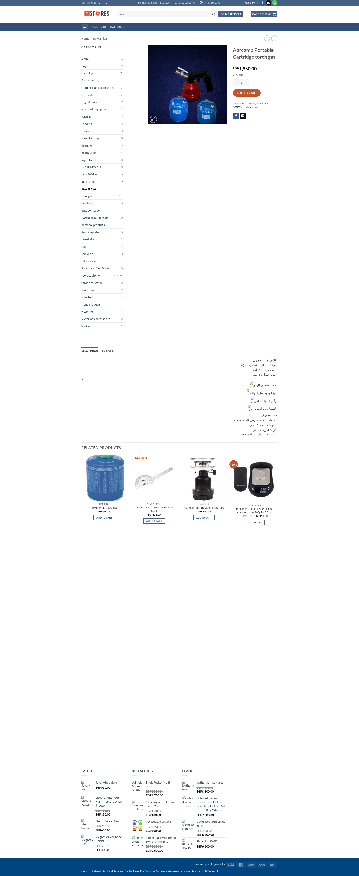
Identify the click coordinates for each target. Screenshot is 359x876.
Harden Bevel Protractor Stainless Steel (154, 509)
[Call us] (274, 3)
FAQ (112, 26)
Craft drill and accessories (97, 87)
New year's (88, 196)
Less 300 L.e (89, 174)
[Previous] (81, 608)
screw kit (87, 254)
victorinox (87, 311)
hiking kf (86, 145)
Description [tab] (89, 350)
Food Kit (86, 123)
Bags (84, 66)
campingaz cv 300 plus (104, 507)
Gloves (85, 131)
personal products (93, 225)
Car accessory (90, 80)
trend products (91, 304)
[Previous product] (274, 38)
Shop (104, 26)
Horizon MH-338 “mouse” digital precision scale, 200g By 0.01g (254, 510)
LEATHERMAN (91, 167)
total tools (88, 297)
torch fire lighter (91, 282)
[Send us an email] (268, 3)
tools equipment (91, 275)
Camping (250, 103)
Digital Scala (89, 102)
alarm (85, 58)
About (121, 26)
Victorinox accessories (95, 319)
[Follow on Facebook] (263, 3)
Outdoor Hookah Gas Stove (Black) (204, 507)
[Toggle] (121, 275)
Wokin (85, 326)
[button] (230, 14)
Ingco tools (88, 160)
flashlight (87, 116)
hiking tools (88, 152)
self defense (88, 261)
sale (83, 246)
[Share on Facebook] (236, 116)
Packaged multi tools (94, 217)
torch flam (88, 290)
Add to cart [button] (104, 518)
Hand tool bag (90, 138)
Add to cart (247, 93)
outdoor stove (250, 107)
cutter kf (86, 95)
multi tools (88, 181)
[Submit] (213, 14)
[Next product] (267, 38)
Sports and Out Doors (95, 268)
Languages (249, 2)
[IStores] (96, 14)
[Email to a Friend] (243, 116)
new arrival (100, 38)
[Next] (276, 608)
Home (94, 26)
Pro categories (90, 232)
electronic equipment (95, 109)
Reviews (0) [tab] (108, 350)
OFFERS (237, 107)
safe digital (88, 239)
